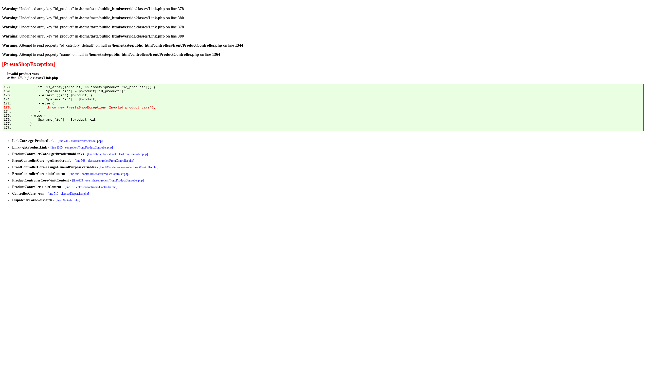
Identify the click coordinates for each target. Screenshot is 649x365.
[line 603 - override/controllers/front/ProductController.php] (108, 180)
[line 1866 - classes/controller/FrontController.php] (117, 154)
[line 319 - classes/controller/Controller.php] (91, 187)
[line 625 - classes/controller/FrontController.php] (128, 167)
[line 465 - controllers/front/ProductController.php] (99, 174)
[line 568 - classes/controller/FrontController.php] (104, 160)
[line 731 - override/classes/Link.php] (80, 141)
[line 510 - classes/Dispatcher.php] (68, 193)
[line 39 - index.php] (68, 200)
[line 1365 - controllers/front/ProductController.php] (81, 147)
